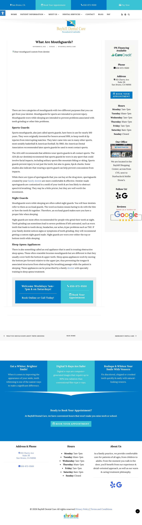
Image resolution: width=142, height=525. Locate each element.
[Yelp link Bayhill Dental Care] (118, 197)
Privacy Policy (82, 509)
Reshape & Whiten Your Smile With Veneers (118, 368)
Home (14, 14)
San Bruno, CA (18, 5)
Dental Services (71, 14)
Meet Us (53, 14)
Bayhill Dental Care (68, 46)
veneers (122, 382)
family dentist (34, 181)
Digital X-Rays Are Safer (71, 366)
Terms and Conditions (101, 509)
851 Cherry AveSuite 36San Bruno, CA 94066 (121, 82)
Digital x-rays (63, 371)
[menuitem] (13, 14)
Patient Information (31, 14)
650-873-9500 (89, 5)
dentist (70, 268)
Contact (90, 14)
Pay (108, 14)
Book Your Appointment (54, 5)
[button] (122, 14)
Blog (100, 14)
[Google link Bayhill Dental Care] (124, 197)
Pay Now (125, 5)
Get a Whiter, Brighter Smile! (23, 368)
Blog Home (71, 336)
